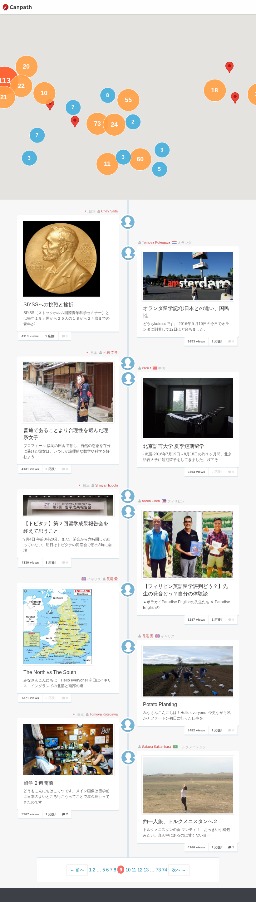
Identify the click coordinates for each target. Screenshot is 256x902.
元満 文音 (110, 352)
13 (146, 869)
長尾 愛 (112, 579)
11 (134, 869)
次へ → (179, 870)
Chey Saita (109, 211)
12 (139, 869)
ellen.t (146, 368)
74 (164, 869)
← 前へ (77, 870)
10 (128, 869)
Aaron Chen (151, 501)
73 (158, 869)
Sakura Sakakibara (156, 747)
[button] (229, 67)
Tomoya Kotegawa (156, 242)
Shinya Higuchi (106, 485)
